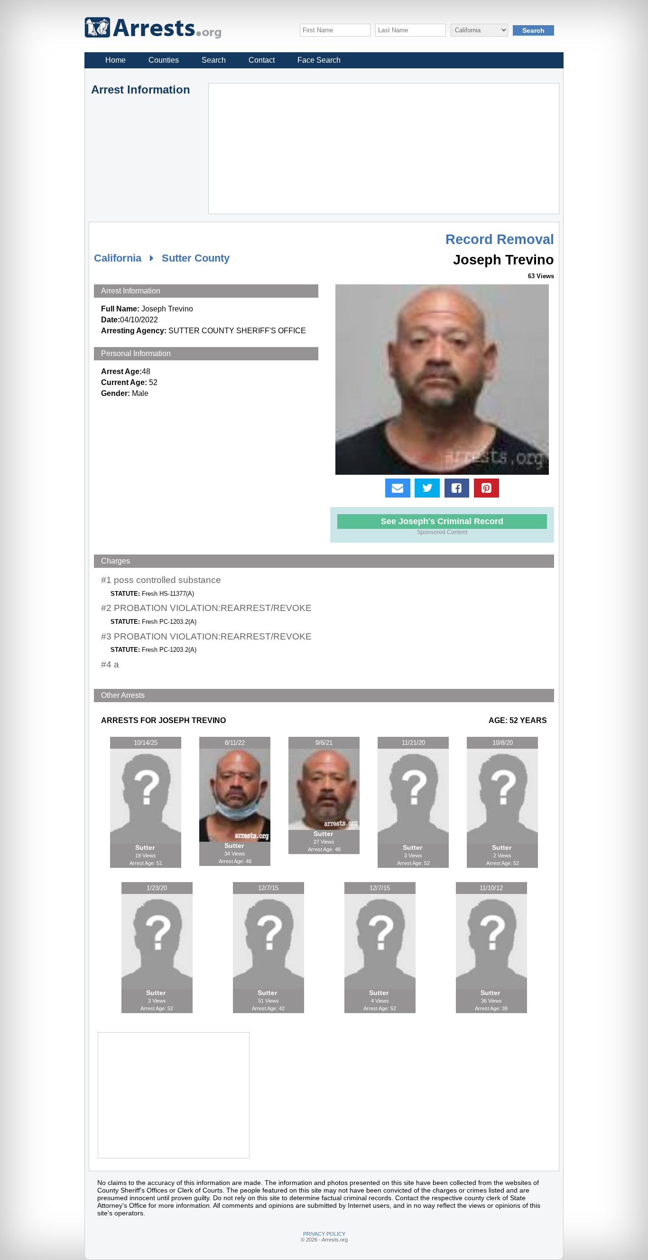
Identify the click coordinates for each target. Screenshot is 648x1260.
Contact (262, 60)
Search (214, 60)
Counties (163, 60)
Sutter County (196, 258)
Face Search (319, 60)
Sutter (146, 847)
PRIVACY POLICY (324, 1234)
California (117, 258)
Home (115, 60)
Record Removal (499, 239)
